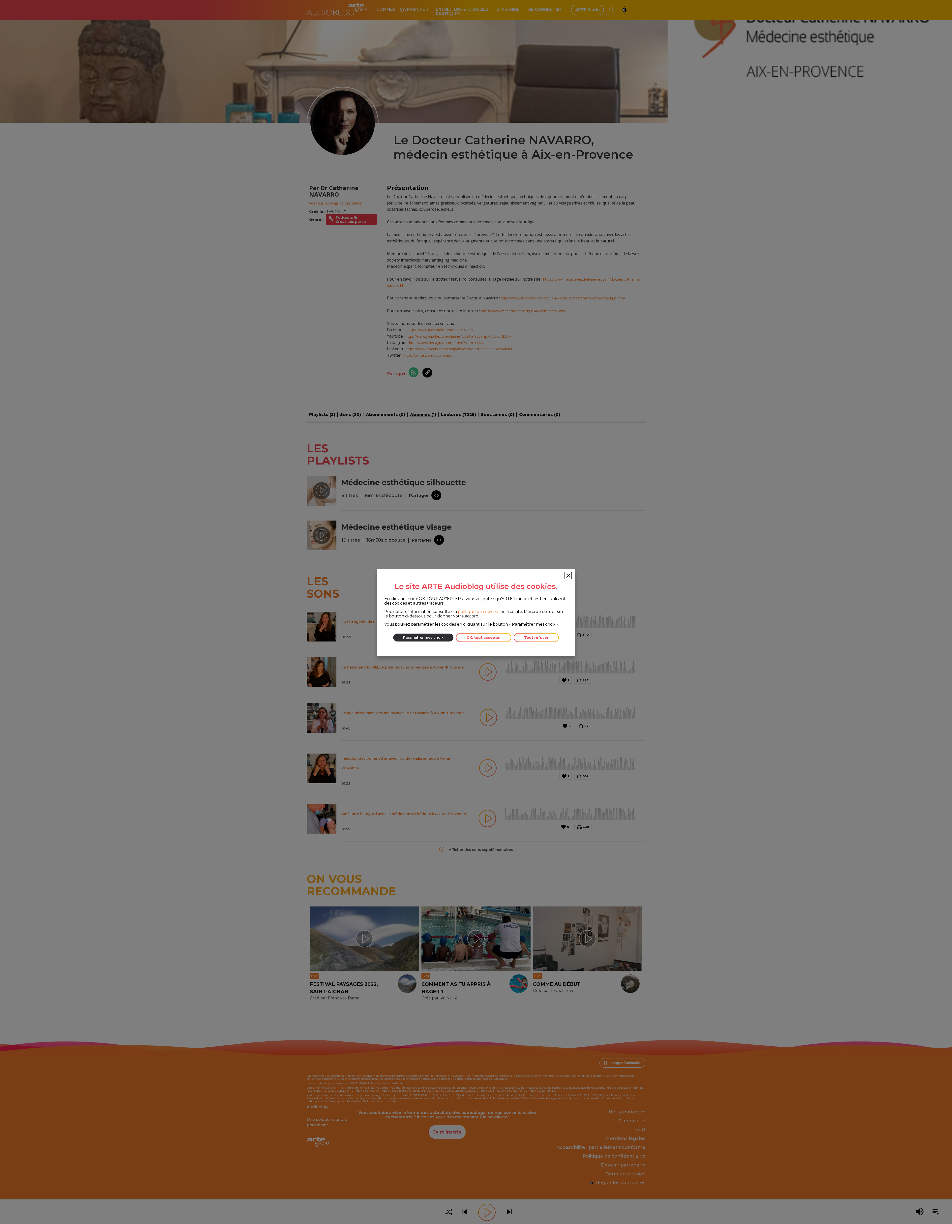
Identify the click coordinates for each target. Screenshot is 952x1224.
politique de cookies (478, 611)
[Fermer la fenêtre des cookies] (568, 575)
